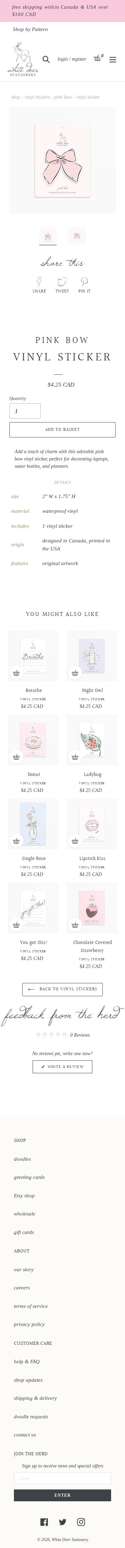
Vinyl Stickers (37, 97)
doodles (22, 1159)
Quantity (17, 398)
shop (15, 97)
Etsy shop (24, 1195)
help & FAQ (27, 1361)
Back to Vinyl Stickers (67, 989)
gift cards (24, 1232)
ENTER (63, 1495)
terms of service (31, 1306)
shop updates (28, 1380)
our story (24, 1269)
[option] (44, 238)
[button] (62, 1035)
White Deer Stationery (70, 1539)
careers (22, 1287)
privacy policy (29, 1324)
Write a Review (69, 1068)
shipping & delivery (35, 1398)
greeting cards (29, 1177)
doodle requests (31, 1416)
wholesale (24, 1214)
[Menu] (112, 59)
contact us (25, 1435)
